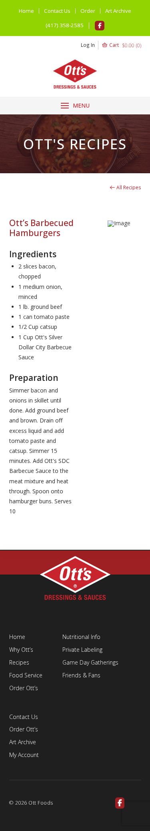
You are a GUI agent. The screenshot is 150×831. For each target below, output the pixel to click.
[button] (111, 45)
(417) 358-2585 (65, 25)
